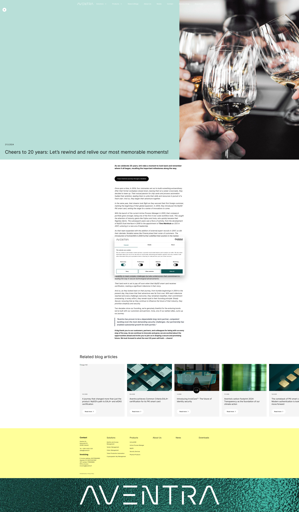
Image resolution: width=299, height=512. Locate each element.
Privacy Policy (91, 473)
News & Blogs (133, 4)
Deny (127, 271)
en (215, 4)
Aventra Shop (184, 4)
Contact (170, 4)
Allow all (172, 271)
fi (218, 4)
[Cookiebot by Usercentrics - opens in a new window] (176, 239)
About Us (147, 4)
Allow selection (149, 271)
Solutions (100, 4)
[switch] (141, 265)
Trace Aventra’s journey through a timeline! (131, 179)
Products (115, 4)
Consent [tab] (126, 245)
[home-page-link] (85, 4)
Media (159, 4)
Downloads (199, 4)
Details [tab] (149, 244)
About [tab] (173, 244)
